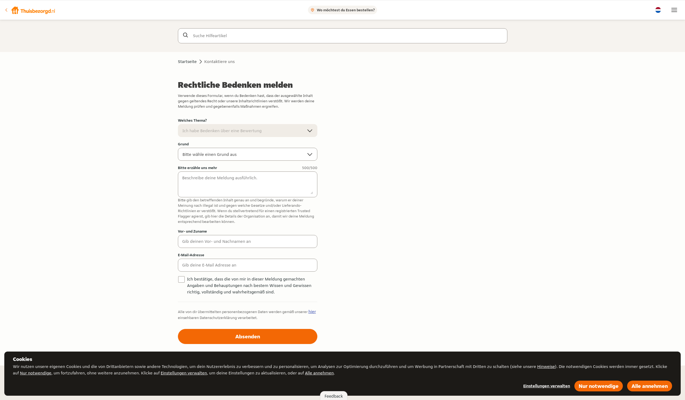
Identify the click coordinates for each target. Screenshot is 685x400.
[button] (29, 10)
